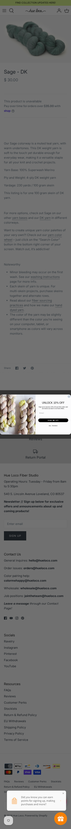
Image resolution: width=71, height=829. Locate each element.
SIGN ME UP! (53, 420)
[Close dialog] (69, 396)
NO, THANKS (53, 425)
